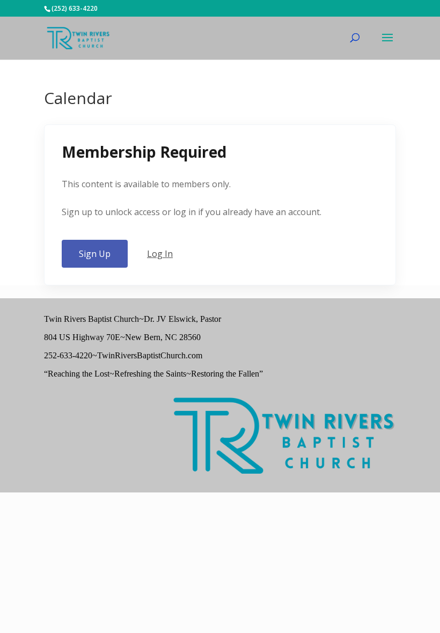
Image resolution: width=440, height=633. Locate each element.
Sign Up (95, 254)
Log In (160, 254)
